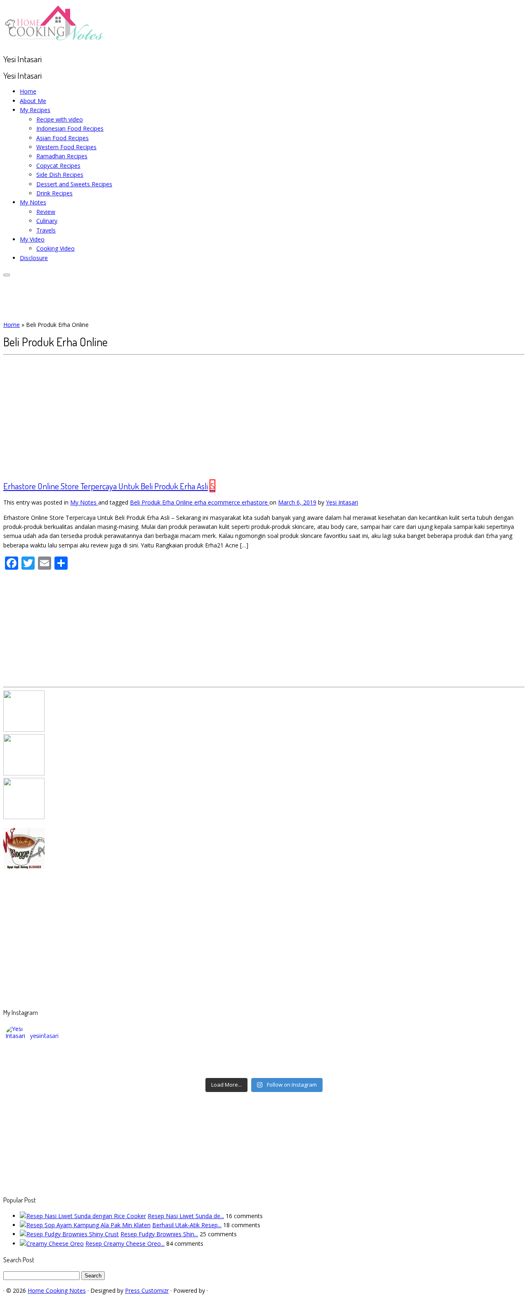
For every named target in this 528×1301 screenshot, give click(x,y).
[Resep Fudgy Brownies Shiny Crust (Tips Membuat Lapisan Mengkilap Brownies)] (69, 1234)
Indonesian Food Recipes (70, 128)
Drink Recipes (54, 193)
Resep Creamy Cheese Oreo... (125, 1243)
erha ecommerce (218, 502)
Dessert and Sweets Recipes (74, 184)
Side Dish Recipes (59, 174)
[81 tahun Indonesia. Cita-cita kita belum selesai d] (328, 1057)
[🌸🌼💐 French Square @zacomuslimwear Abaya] (199, 1057)
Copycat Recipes (58, 165)
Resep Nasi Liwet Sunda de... (186, 1216)
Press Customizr (147, 1290)
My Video (32, 239)
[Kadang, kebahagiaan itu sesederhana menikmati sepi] (70, 1068)
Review (45, 212)
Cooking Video (55, 248)
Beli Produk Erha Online (162, 502)
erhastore (255, 502)
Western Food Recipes (66, 147)
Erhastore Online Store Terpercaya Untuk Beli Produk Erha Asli (105, 485)
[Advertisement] (264, 416)
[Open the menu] (6, 275)
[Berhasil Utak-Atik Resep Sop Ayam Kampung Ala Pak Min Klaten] (85, 1225)
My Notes (33, 202)
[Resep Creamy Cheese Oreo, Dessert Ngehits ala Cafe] (52, 1243)
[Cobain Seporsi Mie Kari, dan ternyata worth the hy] (328, 1068)
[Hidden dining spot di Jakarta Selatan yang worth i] (199, 1068)
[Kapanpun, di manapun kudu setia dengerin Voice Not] (70, 1057)
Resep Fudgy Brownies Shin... (159, 1234)
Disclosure (34, 258)
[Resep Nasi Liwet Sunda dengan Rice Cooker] (83, 1216)
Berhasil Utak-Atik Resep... (187, 1225)
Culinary (46, 221)
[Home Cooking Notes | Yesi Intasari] (54, 42)
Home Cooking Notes (57, 1290)
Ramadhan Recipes (61, 156)
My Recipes (35, 110)
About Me (33, 101)
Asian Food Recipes (62, 138)
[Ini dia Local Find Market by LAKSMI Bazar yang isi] (458, 1057)
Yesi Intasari (342, 502)
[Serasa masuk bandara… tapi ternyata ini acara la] (458, 1068)
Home (28, 91)
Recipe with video (59, 119)
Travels (46, 230)
